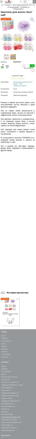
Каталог (4, 346)
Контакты (4, 357)
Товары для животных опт (10, 401)
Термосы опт (6, 390)
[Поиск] (21, 1)
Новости (4, 349)
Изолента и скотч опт (9, 428)
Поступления (6, 341)
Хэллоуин (4, 412)
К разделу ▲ (24, 7)
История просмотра (17, 292)
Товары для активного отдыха (12, 385)
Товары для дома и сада (10, 395)
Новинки (4, 338)
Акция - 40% (17, 84)
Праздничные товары (9, 420)
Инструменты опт (7, 404)
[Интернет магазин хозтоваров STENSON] (2, 5)
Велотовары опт (7, 388)
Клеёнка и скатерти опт (10, 382)
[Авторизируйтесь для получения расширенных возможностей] (24, 1)
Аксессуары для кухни (9, 377)
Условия (4, 352)
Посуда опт (5, 380)
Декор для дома (7, 414)
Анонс (3, 344)
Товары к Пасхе (7, 398)
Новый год (5, 409)
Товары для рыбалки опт (10, 393)
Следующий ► (18, 9)
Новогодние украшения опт (11, 422)
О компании (5, 354)
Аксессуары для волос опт (22, 82)
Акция (3, 336)
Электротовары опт (8, 406)
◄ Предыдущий (13, 7)
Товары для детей (19, 86)
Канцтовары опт (7, 425)
